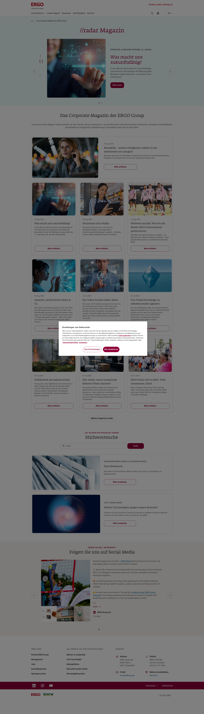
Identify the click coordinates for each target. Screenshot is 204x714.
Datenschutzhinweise (70, 342)
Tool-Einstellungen (92, 349)
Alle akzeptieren (111, 349)
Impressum (83, 342)
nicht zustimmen (125, 336)
